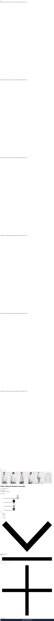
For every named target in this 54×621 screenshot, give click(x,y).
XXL (5, 518)
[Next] (0, 471)
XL (4, 517)
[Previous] (0, 469)
